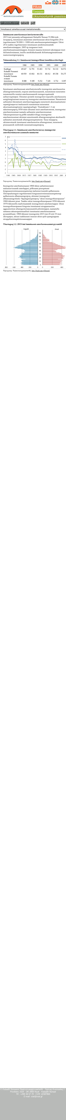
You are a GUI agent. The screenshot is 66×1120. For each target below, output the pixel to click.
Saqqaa (38, 11)
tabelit (25, 23)
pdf (33, 23)
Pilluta (37, 6)
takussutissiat (9, 23)
